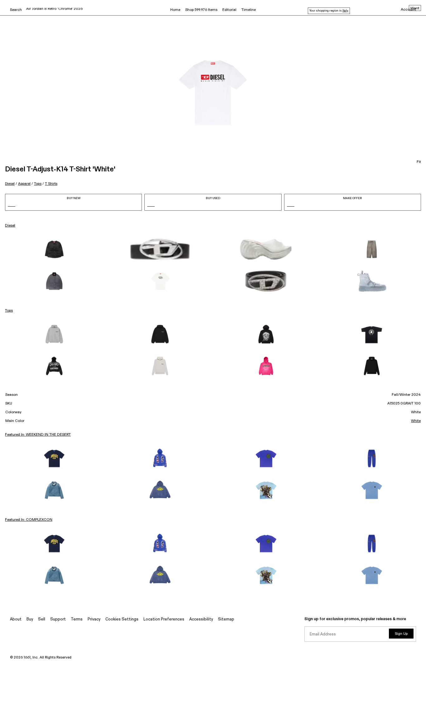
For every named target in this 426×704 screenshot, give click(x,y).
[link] (54, 249)
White (416, 421)
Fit (419, 162)
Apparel (24, 183)
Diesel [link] (10, 225)
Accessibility (201, 619)
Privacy (94, 619)
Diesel (10, 183)
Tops (37, 183)
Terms (77, 619)
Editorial (229, 10)
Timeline (248, 10)
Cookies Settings (121, 619)
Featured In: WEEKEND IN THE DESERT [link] (38, 435)
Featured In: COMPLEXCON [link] (28, 520)
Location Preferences (163, 619)
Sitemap (226, 619)
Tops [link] (9, 311)
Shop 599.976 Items (201, 10)
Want (414, 8)
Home (175, 10)
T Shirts (51, 183)
